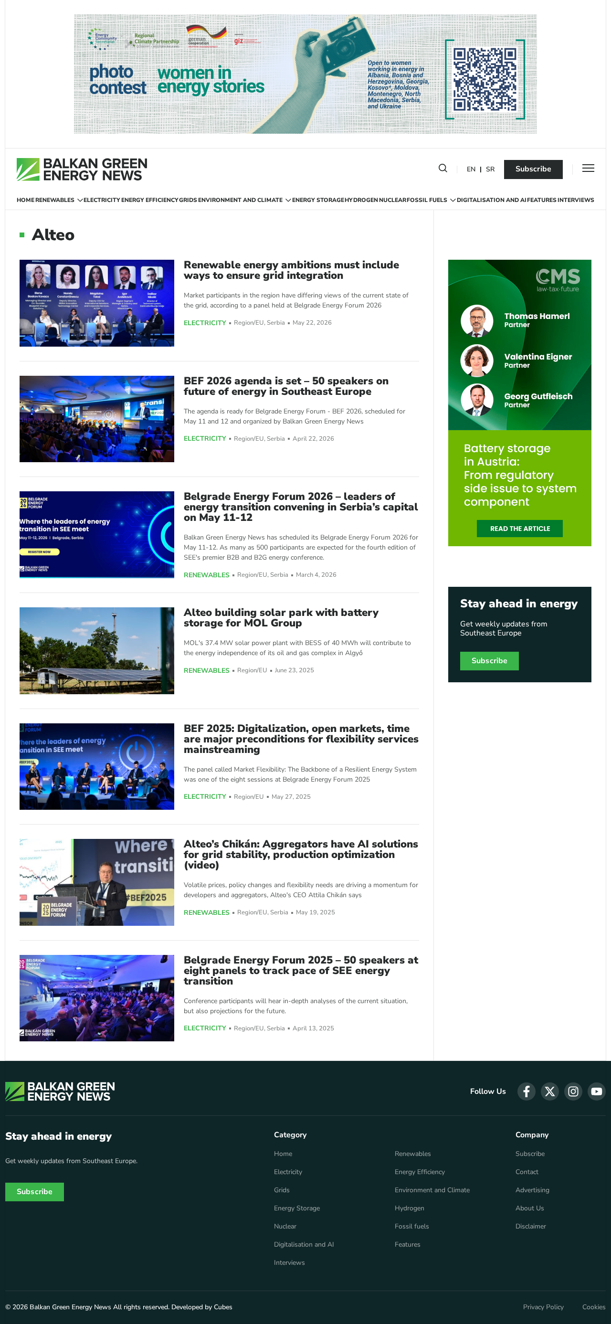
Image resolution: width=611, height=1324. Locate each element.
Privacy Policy (543, 1307)
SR (490, 170)
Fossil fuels (427, 200)
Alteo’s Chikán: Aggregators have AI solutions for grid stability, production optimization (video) (301, 854)
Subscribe (533, 169)
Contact (527, 1172)
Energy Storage (318, 200)
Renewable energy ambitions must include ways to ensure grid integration (291, 270)
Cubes (223, 1307)
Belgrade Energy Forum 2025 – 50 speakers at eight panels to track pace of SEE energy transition (301, 970)
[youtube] (597, 1091)
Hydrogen (361, 200)
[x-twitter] (550, 1091)
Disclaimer (531, 1226)
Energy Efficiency (150, 200)
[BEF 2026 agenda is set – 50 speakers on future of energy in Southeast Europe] (97, 419)
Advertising (532, 1190)
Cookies (594, 1307)
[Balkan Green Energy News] (82, 169)
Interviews (576, 200)
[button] (443, 170)
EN (471, 170)
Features (542, 200)
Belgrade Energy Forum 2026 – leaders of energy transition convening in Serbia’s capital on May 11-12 (301, 507)
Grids (188, 200)
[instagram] (573, 1091)
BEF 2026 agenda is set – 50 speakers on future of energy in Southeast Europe (286, 386)
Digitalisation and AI (492, 200)
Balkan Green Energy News (70, 1307)
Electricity (102, 200)
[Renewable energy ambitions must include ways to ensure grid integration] (97, 303)
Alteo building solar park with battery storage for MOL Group (281, 617)
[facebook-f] (526, 1091)
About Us (530, 1208)
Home (25, 200)
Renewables (54, 200)
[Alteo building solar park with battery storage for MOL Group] (97, 650)
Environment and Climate (240, 200)
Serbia (276, 323)
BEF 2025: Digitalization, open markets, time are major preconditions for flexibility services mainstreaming (301, 739)
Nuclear (392, 200)
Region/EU (249, 323)
